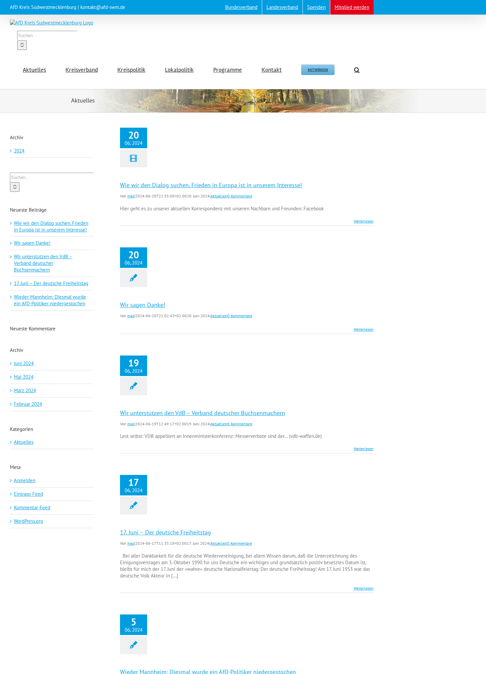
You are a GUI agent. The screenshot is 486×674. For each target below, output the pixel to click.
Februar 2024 (28, 404)
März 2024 (25, 390)
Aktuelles (218, 195)
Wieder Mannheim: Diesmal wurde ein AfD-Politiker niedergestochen (50, 300)
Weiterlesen (364, 221)
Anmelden (24, 480)
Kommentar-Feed (32, 507)
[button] (356, 69)
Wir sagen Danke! (142, 305)
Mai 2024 (23, 377)
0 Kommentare (239, 195)
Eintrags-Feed (28, 494)
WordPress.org (28, 521)
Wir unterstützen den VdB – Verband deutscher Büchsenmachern (202, 413)
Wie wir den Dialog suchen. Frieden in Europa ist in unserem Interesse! (211, 185)
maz (130, 195)
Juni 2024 (24, 363)
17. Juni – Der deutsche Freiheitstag (165, 532)
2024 (19, 150)
